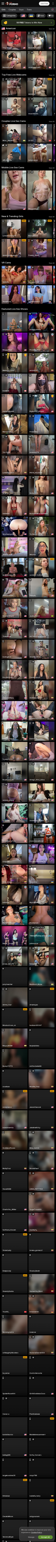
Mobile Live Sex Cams (13, 167)
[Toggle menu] (3, 3)
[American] (23, 16)
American (11, 28)
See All (51, 29)
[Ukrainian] (31, 16)
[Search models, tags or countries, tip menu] (52, 9)
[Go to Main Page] (17, 3)
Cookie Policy (36, 1532)
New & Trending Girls (12, 216)
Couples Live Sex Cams (14, 121)
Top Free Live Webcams (14, 74)
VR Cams (6, 262)
